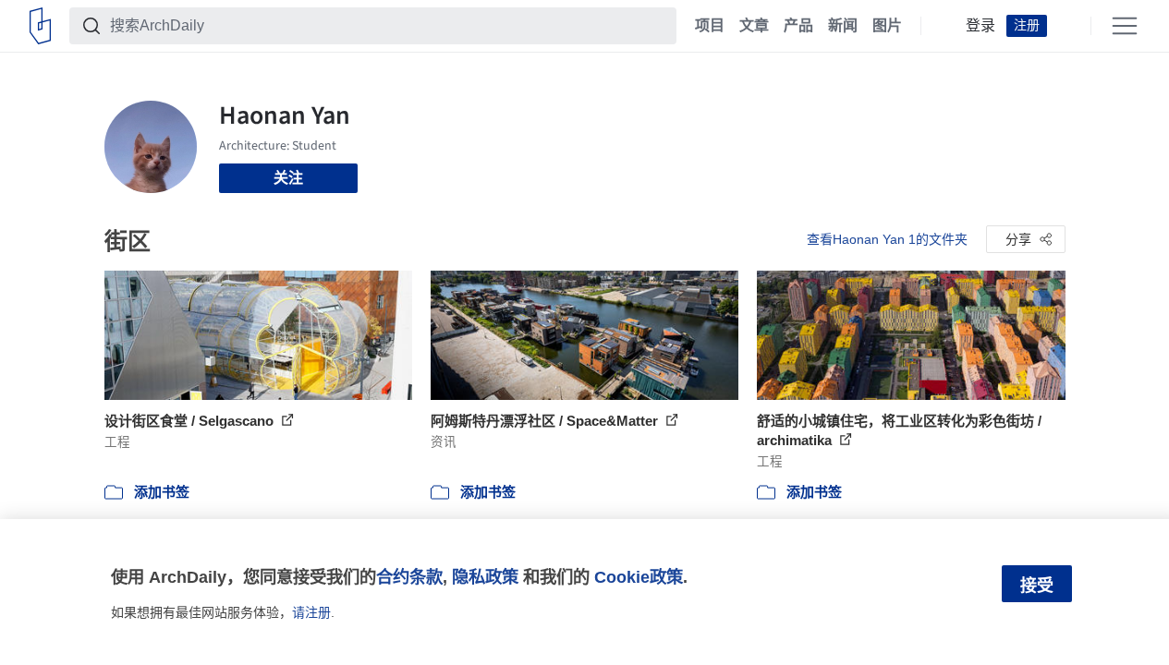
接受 (1036, 585)
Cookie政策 (638, 576)
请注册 (311, 612)
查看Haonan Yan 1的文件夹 (887, 239)
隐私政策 (485, 576)
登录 (980, 26)
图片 (887, 26)
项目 (710, 26)
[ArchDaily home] (40, 25)
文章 (754, 26)
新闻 (843, 26)
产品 (798, 26)
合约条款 (409, 576)
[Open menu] (1124, 26)
